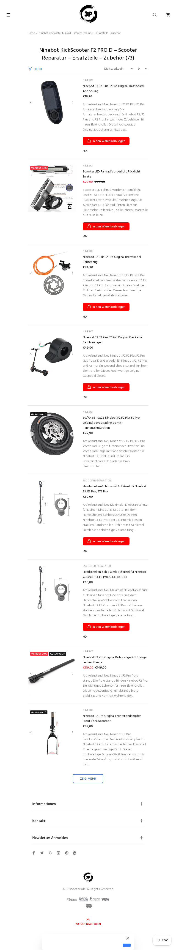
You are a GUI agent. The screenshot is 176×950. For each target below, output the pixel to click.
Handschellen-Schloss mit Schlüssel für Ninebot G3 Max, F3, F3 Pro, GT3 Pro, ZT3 (114, 574)
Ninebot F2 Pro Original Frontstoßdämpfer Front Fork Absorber (112, 718)
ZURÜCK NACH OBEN (88, 924)
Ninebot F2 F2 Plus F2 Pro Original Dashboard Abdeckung (113, 89)
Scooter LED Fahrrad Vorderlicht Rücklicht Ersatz (111, 174)
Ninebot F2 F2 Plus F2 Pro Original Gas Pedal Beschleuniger (113, 340)
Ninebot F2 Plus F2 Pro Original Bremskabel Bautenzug (112, 259)
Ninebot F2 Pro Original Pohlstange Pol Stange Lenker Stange (115, 660)
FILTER (38, 69)
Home (31, 33)
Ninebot (88, 80)
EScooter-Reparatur (97, 480)
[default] (127, 945)
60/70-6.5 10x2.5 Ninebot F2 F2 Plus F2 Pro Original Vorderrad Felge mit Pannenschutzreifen (111, 423)
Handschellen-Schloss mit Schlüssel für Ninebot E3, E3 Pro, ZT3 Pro (114, 489)
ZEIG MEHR (88, 778)
